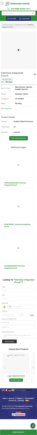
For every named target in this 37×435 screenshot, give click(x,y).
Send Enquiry (18, 432)
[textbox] (18, 13)
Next (32, 367)
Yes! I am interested (18, 138)
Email (3, 295)
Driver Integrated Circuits (25, 376)
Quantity (4, 311)
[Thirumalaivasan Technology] (17, 3)
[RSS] (27, 400)
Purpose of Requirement (9, 319)
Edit (32, 315)
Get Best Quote (24, 380)
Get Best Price (7, 79)
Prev (4, 367)
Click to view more (6, 108)
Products (10, 25)
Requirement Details (8, 332)
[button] (18, 9)
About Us (12, 398)
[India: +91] (5, 307)
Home (4, 25)
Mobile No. (5, 303)
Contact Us (12, 400)
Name (4, 287)
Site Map (21, 400)
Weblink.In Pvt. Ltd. (24, 408)
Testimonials (29, 398)
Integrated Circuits (20, 25)
